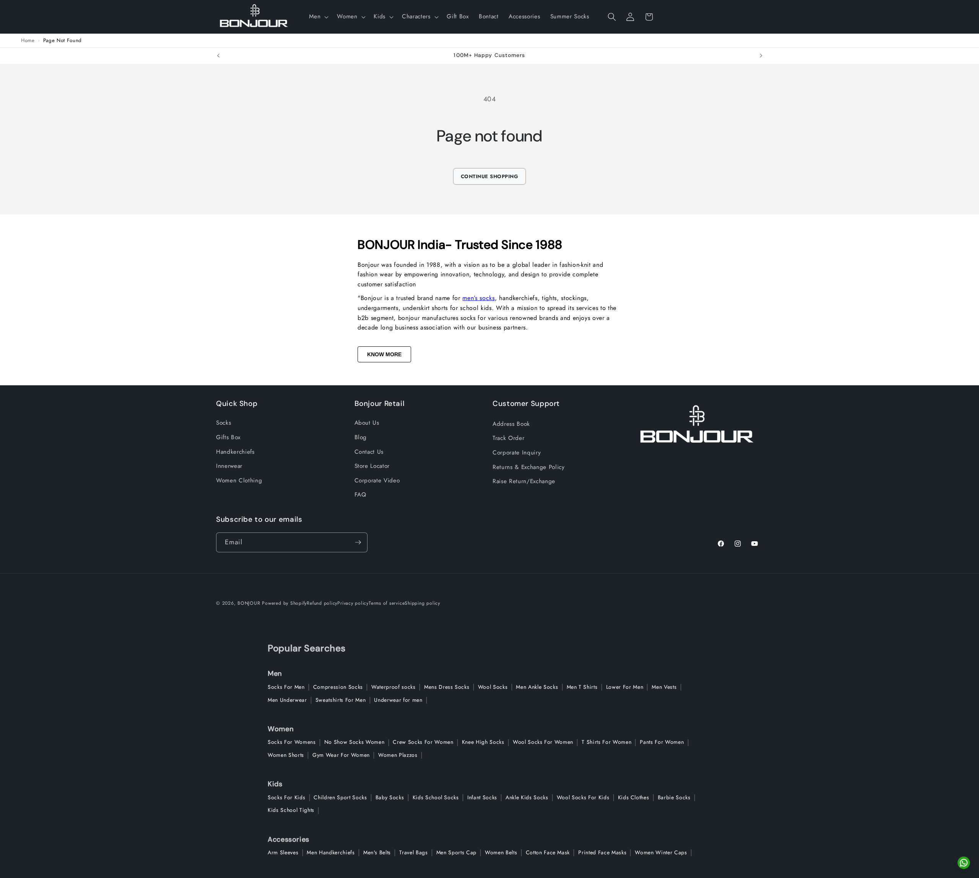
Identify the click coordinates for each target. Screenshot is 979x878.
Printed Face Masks (602, 852)
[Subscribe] (358, 542)
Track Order (508, 438)
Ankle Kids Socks (527, 797)
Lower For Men (625, 687)
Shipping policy (422, 603)
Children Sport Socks (340, 797)
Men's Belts (377, 852)
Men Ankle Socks (537, 687)
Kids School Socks (436, 797)
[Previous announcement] (218, 56)
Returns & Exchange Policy (529, 467)
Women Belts (501, 852)
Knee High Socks (483, 742)
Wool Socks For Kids (583, 797)
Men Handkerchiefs (331, 852)
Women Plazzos (398, 755)
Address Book (511, 424)
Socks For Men (286, 687)
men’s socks (478, 298)
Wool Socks (493, 687)
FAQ (360, 494)
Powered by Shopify (284, 603)
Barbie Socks (674, 797)
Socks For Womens (292, 742)
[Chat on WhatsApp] (963, 862)
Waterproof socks (393, 687)
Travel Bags (413, 852)
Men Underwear (287, 700)
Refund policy (322, 603)
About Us (367, 423)
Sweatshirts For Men (340, 700)
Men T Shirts (582, 687)
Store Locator (372, 466)
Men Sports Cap (456, 852)
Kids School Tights (291, 810)
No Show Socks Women (354, 742)
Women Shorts (286, 755)
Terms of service (387, 603)
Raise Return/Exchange (524, 481)
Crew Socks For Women (423, 742)
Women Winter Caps (661, 852)
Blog (361, 437)
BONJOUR (248, 603)
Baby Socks (390, 797)
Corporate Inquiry (517, 452)
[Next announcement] (761, 56)
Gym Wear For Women (341, 755)
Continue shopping (490, 176)
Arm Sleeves (283, 852)
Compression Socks (338, 687)
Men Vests (664, 687)
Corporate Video (377, 480)
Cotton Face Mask (548, 852)
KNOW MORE (384, 354)
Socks (223, 423)
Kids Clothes (633, 797)
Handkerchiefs (235, 452)
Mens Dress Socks (447, 687)
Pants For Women (662, 742)
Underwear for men (398, 700)
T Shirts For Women (606, 742)
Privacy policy (353, 603)
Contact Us (369, 452)
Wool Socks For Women (543, 742)
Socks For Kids (286, 797)
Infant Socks (482, 797)
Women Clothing (239, 480)
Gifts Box (228, 437)
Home (28, 40)
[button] (318, 17)
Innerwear (229, 466)
